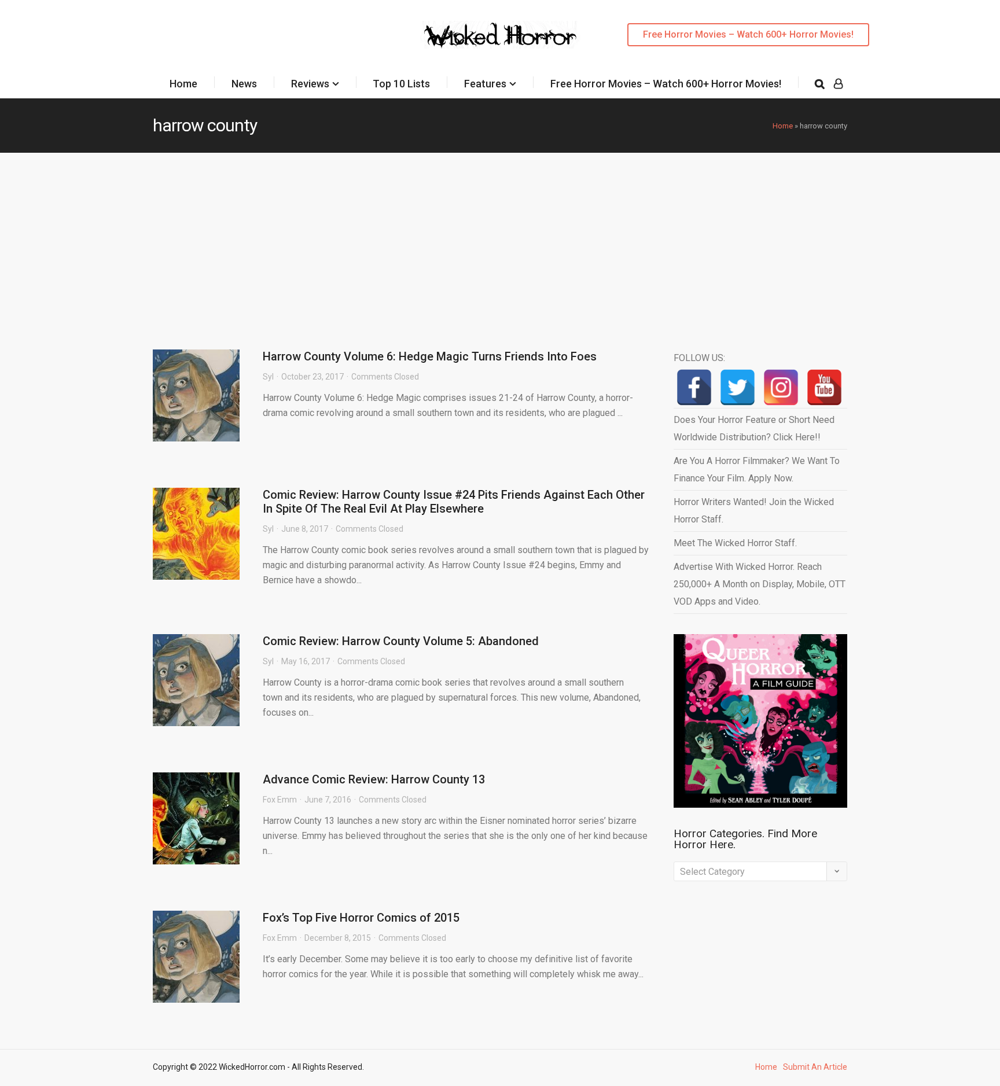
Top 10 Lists (401, 84)
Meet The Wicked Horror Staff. (735, 543)
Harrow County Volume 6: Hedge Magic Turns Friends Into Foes (430, 356)
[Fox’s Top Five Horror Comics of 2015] (196, 957)
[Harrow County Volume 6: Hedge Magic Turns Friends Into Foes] (196, 395)
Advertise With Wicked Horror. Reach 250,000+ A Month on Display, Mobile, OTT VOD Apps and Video (759, 584)
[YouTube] (824, 387)
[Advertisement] (500, 240)
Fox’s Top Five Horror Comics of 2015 (361, 918)
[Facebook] (694, 387)
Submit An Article (815, 1067)
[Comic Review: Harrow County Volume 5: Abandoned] (196, 680)
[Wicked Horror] (500, 34)
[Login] (838, 83)
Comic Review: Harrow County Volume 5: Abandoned (401, 641)
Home (183, 84)
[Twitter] (737, 387)
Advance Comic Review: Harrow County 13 (374, 779)
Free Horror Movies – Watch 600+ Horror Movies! (748, 34)
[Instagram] (781, 387)
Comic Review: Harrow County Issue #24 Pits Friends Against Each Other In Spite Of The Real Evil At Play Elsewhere (454, 502)
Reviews (310, 84)
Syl (268, 376)
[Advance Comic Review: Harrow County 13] (196, 818)
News (244, 84)
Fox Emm (280, 799)
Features (485, 84)
